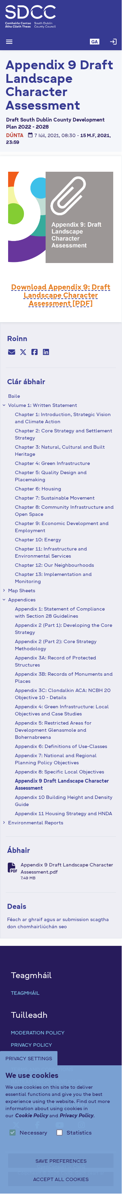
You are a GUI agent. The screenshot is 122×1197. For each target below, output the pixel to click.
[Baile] (61, 16)
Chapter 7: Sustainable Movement (55, 497)
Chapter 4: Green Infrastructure (52, 463)
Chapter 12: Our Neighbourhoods (54, 565)
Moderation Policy (38, 1032)
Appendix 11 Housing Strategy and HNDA (63, 813)
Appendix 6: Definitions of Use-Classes (61, 746)
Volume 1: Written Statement (42, 405)
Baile (14, 396)
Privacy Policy (31, 1045)
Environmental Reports (35, 822)
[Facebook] (34, 352)
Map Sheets (21, 590)
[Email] (11, 352)
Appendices (21, 599)
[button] (94, 41)
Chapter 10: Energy (38, 539)
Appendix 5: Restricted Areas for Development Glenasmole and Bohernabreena (53, 729)
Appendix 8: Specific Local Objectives (59, 771)
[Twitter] (23, 352)
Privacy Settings (28, 1058)
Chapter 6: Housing (38, 488)
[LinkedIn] (46, 352)
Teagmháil (25, 993)
